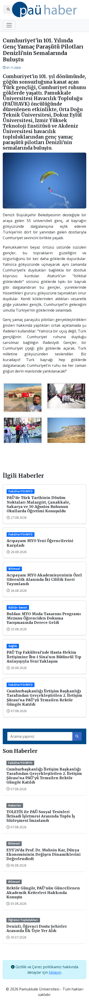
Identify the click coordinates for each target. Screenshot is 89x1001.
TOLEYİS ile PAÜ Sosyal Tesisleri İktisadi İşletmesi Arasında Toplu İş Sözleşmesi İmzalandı (40, 816)
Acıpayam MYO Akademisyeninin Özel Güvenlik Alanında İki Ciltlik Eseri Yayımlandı (44, 579)
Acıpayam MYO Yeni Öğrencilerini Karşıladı (40, 542)
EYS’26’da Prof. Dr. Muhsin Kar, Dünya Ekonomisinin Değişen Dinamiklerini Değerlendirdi (43, 854)
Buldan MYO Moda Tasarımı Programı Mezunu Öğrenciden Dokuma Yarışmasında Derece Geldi (44, 618)
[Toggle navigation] (9, 25)
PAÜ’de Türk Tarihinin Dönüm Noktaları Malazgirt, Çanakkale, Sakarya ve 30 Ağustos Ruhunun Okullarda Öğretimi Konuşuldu (38, 504)
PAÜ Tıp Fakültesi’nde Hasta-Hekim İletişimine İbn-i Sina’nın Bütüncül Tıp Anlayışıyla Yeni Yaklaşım (44, 656)
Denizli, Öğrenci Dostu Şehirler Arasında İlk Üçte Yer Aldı (36, 928)
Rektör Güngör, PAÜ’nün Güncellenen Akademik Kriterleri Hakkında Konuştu (43, 892)
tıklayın (55, 972)
